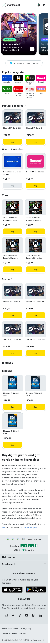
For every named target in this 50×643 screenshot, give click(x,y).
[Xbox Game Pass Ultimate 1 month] (12, 207)
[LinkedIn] (41, 615)
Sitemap (22, 633)
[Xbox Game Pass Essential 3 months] (12, 245)
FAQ (4, 527)
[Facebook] (13, 615)
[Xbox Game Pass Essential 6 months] (35, 245)
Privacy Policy (25, 628)
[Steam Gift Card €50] (12, 329)
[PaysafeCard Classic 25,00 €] (12, 161)
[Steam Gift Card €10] (12, 291)
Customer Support (28, 527)
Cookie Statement (9, 633)
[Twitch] (34, 615)
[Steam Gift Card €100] (35, 117)
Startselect (8, 564)
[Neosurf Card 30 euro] (35, 161)
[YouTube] (27, 615)
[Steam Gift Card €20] (12, 117)
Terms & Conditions (10, 628)
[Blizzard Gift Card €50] (35, 382)
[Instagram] (7, 615)
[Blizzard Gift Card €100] (12, 420)
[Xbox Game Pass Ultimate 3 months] (35, 207)
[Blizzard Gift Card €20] (12, 382)
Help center (9, 557)
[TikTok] (20, 615)
